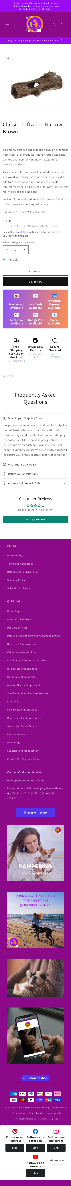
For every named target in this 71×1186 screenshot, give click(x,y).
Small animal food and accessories (27, 693)
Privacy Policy (15, 555)
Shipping (33, 226)
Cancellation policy (49, 1118)
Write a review (35, 519)
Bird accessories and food (22, 668)
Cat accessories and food (22, 652)
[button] (7, 25)
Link (14, 1147)
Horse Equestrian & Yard (21, 677)
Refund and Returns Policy (23, 571)
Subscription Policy (18, 588)
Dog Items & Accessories (21, 644)
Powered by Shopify (40, 1107)
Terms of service (36, 1113)
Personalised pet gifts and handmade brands (33, 635)
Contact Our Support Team (23, 759)
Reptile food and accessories (24, 718)
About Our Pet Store (19, 619)
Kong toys (13, 701)
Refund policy (59, 1107)
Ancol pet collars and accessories (27, 660)
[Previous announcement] (7, 6)
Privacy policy (18, 1113)
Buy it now (35, 281)
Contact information (26, 1118)
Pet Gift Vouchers (17, 734)
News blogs (14, 742)
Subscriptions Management (23, 750)
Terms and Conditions (20, 563)
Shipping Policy (16, 580)
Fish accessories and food (22, 709)
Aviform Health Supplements (24, 685)
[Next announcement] (64, 6)
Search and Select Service (22, 726)
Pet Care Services (17, 627)
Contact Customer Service (24, 772)
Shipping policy (55, 1113)
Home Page (13, 611)
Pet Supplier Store (21, 1107)
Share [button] (9, 375)
